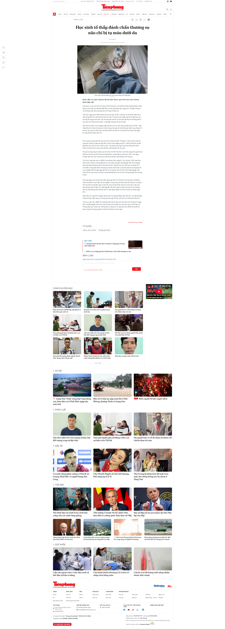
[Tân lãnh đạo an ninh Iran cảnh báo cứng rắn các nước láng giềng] (72, 499)
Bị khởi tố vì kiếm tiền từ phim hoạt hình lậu (97, 311)
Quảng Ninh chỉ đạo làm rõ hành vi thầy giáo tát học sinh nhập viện (104, 245)
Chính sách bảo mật (157, 605)
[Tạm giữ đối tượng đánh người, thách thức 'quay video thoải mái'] (67, 345)
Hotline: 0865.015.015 (87, 1)
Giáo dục (144, 14)
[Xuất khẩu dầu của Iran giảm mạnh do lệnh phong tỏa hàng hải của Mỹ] (97, 527)
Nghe (3, 47)
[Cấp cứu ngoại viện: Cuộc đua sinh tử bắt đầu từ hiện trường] (72, 558)
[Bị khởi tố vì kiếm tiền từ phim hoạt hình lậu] (98, 299)
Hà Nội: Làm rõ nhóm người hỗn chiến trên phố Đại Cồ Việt (129, 334)
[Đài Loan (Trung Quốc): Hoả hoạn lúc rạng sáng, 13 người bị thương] (128, 527)
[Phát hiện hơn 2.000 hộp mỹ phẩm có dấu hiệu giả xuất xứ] (67, 299)
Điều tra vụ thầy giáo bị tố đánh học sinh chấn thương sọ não (108, 251)
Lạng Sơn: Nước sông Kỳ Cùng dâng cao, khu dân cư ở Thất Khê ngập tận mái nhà (72, 401)
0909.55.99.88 (82, 607)
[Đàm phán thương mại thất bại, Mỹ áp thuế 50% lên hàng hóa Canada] (158, 527)
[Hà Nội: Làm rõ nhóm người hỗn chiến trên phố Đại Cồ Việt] (129, 322)
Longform (109, 591)
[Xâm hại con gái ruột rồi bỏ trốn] (129, 345)
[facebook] (168, 1)
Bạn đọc (134, 597)
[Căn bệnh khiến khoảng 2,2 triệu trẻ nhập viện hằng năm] (112, 558)
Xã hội (60, 14)
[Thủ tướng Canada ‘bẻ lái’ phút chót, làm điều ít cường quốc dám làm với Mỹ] (112, 499)
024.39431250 (59, 611)
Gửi (136, 269)
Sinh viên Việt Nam (117, 1)
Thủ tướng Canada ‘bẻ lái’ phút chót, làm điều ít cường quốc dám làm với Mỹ (112, 514)
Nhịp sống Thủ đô (58, 600)
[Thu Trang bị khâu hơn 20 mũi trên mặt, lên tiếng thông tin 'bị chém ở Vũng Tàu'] (153, 460)
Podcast (96, 591)
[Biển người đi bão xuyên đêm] (153, 385)
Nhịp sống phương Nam (72, 600)
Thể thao (113, 14)
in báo (140, 19)
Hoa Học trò (130, 1)
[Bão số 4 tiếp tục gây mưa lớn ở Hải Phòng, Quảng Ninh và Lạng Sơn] (112, 385)
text (136, 19)
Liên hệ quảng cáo (82, 605)
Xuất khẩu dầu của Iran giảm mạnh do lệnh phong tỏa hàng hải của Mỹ (96, 538)
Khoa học (152, 14)
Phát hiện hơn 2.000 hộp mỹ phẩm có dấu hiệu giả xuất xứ (67, 311)
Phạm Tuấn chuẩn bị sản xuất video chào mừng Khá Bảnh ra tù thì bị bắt (97, 357)
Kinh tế (66, 14)
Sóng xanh (73, 14)
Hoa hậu (159, 14)
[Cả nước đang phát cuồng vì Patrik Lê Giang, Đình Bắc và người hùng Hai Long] (72, 460)
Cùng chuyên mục (63, 288)
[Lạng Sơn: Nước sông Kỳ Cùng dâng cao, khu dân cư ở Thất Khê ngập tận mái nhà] (72, 385)
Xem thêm (170, 14)
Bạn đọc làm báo (63, 624)
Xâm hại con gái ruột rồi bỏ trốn (127, 356)
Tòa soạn (139, 1)
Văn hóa (132, 14)
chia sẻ (132, 19)
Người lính (121, 14)
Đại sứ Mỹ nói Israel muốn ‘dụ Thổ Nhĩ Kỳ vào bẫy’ (152, 514)
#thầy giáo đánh (104, 230)
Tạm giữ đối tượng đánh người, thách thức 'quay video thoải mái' (66, 357)
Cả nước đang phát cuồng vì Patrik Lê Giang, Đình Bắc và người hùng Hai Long (71, 476)
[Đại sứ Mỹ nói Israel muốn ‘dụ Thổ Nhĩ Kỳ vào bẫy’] (153, 499)
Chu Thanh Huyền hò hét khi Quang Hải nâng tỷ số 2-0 (111, 475)
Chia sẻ (3, 52)
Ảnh (80, 591)
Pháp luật (106, 14)
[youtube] (171, 1)
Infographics (123, 591)
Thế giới (93, 14)
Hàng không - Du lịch (151, 597)
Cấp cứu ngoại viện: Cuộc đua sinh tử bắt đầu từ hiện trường (71, 574)
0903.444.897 (106, 607)
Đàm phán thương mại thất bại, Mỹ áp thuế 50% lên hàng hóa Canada (157, 538)
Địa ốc (80, 14)
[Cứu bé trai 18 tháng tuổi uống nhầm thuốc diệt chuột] (153, 558)
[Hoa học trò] (170, 586)
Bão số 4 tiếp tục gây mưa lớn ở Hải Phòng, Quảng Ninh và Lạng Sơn (110, 400)
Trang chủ (54, 14)
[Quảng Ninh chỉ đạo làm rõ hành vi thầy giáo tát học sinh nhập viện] (135, 244)
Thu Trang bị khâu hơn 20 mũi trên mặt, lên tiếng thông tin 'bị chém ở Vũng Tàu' (151, 476)
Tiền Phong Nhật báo (103, 1)
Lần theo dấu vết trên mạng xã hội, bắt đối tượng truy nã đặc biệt (96, 334)
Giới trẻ (100, 14)
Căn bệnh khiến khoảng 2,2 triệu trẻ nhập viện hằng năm (111, 574)
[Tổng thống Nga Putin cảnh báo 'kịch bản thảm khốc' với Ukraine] (67, 527)
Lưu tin (3, 57)
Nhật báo (69, 591)
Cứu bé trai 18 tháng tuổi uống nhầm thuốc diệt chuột (152, 574)
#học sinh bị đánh (89, 230)
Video (164, 14)
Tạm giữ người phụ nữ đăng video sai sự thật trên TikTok (66, 334)
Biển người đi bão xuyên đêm (153, 398)
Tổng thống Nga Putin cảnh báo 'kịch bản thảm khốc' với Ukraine (66, 538)
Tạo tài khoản (97, 259)
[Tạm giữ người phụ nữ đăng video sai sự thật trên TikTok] (67, 322)
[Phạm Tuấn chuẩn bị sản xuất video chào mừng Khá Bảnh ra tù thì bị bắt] (98, 345)
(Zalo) (89, 607)
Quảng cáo (148, 1)
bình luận (144, 19)
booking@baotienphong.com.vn (87, 610)
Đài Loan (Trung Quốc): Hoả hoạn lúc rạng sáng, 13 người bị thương (127, 538)
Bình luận (3, 62)
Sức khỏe (86, 14)
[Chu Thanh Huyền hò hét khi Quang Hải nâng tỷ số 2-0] (112, 460)
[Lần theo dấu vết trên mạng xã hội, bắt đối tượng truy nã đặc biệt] (98, 322)
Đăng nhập (86, 259)
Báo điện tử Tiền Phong (113, 7)
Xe (127, 14)
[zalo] (138, 609)
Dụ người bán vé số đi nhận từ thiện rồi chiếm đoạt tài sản (128, 311)
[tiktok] (134, 610)
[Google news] (144, 609)
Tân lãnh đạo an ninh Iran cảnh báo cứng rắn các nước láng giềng (70, 514)
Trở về (3, 67)
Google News (148, 19)
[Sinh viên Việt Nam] (159, 586)
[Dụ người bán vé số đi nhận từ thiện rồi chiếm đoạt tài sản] (129, 299)
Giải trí (138, 14)
